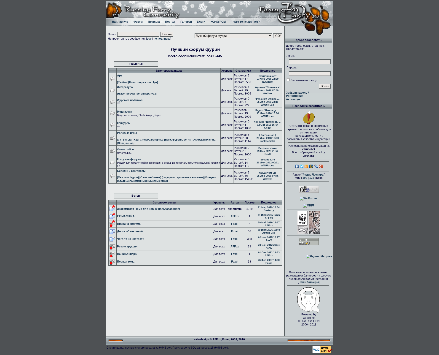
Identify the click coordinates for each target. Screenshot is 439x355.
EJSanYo (267, 81)
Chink (267, 127)
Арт (119, 75)
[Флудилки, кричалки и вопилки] (183, 177)
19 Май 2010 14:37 (269, 222)
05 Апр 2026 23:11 (267, 101)
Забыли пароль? (297, 92)
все (149, 38)
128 (311, 177)
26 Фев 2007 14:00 (269, 260)
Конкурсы (123, 123)
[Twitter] (301, 166)
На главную (120, 21)
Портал (170, 21)
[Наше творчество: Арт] (143, 82)
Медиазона (124, 111)
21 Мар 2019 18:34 (269, 207)
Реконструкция (127, 246)
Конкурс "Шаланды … (267, 121)
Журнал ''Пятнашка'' (267, 87)
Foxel (234, 223)
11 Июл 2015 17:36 (269, 215)
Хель (269, 248)
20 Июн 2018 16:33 (268, 138)
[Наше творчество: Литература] (137, 93)
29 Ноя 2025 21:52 (267, 151)
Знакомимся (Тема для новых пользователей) (148, 209)
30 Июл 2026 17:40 (269, 229)
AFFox (234, 216)
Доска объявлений (130, 231)
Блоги (201, 21)
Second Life (267, 159)
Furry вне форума (129, 159)
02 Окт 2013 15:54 (267, 124)
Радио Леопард (313, 174)
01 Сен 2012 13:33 (269, 252)
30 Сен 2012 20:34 (269, 245)
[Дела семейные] (136, 180)
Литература (125, 87)
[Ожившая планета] (204, 139)
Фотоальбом (125, 149)
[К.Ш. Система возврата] (148, 139)
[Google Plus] (321, 166)
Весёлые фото (267, 148)
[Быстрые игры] (157, 180)
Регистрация (294, 96)
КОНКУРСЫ (218, 21)
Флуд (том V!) (267, 172)
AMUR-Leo (267, 104)
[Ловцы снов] (125, 143)
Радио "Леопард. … (267, 110)
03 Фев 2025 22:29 (267, 78)
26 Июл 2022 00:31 (268, 162)
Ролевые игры (127, 133)
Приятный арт (267, 76)
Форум (138, 21)
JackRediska (267, 141)
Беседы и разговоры (131, 171)
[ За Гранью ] (267, 135)
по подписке (162, 38)
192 (304, 177)
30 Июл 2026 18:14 (268, 113)
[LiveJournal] (316, 166)
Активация (293, 99)
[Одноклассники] (306, 166)
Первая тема (125, 261)
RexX (268, 154)
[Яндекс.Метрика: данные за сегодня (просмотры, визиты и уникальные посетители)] (319, 256)
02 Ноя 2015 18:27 (269, 237)
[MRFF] (308, 205)
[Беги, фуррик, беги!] (177, 139)
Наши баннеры (127, 254)
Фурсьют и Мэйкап (129, 100)
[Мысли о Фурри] (128, 177)
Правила (154, 21)
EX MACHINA (126, 216)
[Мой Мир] (311, 166)
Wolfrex (267, 93)
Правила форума (129, 223)
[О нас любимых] (150, 177)
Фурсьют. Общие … (267, 99)
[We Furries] (309, 198)
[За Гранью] (124, 139)
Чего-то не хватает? (246, 21)
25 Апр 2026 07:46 (267, 175)
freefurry (269, 210)
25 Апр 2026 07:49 (267, 90)
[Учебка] (122, 82)
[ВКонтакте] (296, 166)
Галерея (186, 21)
